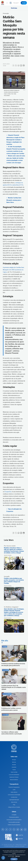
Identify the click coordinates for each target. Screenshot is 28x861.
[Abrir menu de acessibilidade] (3, 858)
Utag (14, 804)
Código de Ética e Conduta (14, 807)
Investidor (14, 767)
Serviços (14, 759)
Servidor (14, 764)
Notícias (14, 8)
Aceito (14, 859)
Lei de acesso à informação (14, 794)
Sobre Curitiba (14, 772)
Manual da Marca (14, 779)
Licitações (14, 814)
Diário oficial (14, 802)
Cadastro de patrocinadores (14, 824)
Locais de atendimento (14, 774)
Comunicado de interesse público (14, 819)
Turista (14, 769)
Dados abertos (14, 792)
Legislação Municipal (14, 799)
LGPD (14, 789)
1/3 (24, 90)
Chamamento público (14, 817)
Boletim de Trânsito (14, 777)
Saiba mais (17, 856)
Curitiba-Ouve (14, 797)
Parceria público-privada (14, 822)
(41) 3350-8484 (20, 846)
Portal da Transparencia (14, 787)
